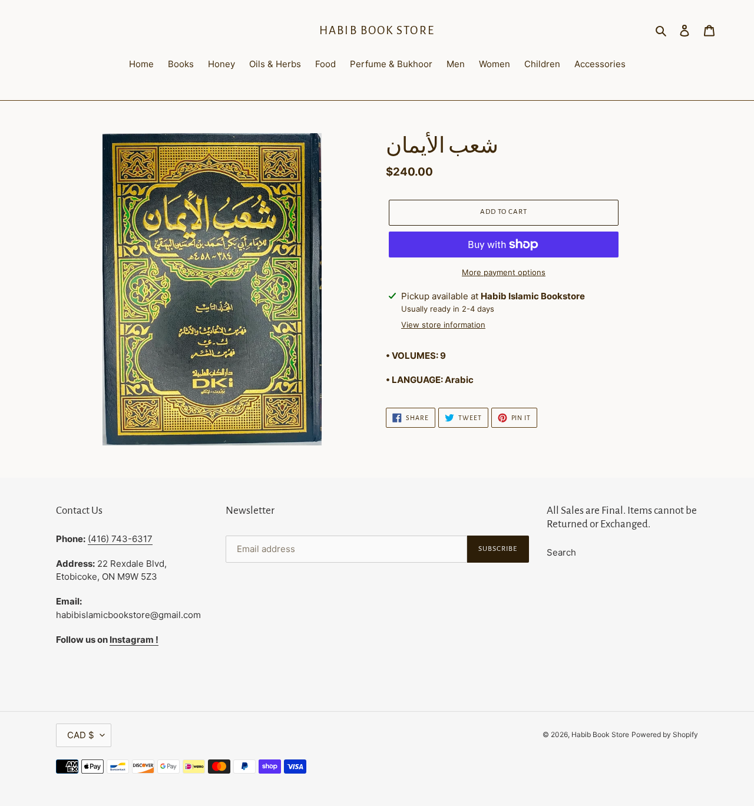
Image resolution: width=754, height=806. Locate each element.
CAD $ (80, 735)
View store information (443, 324)
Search (561, 552)
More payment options (503, 272)
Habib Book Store (377, 30)
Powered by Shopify (664, 734)
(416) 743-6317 (120, 538)
